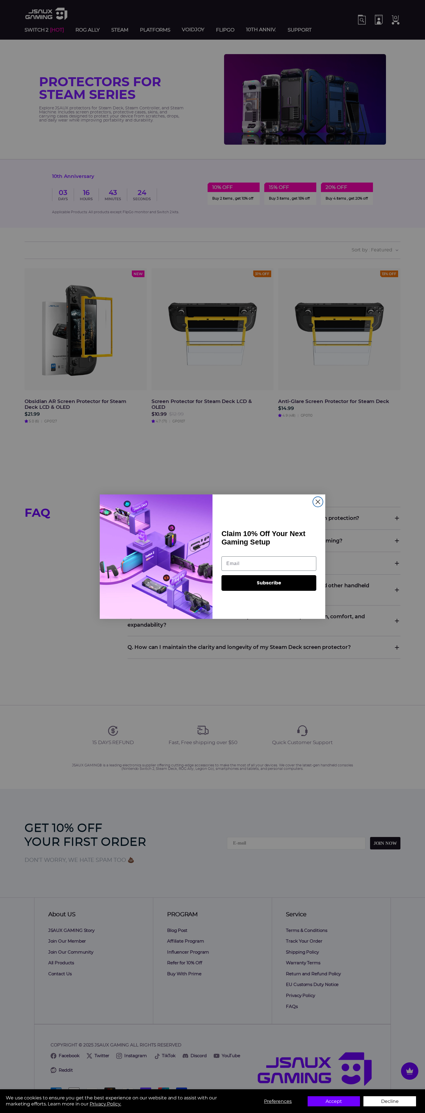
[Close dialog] (318, 502)
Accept (334, 1101)
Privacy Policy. (105, 1104)
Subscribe (269, 583)
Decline (390, 1101)
